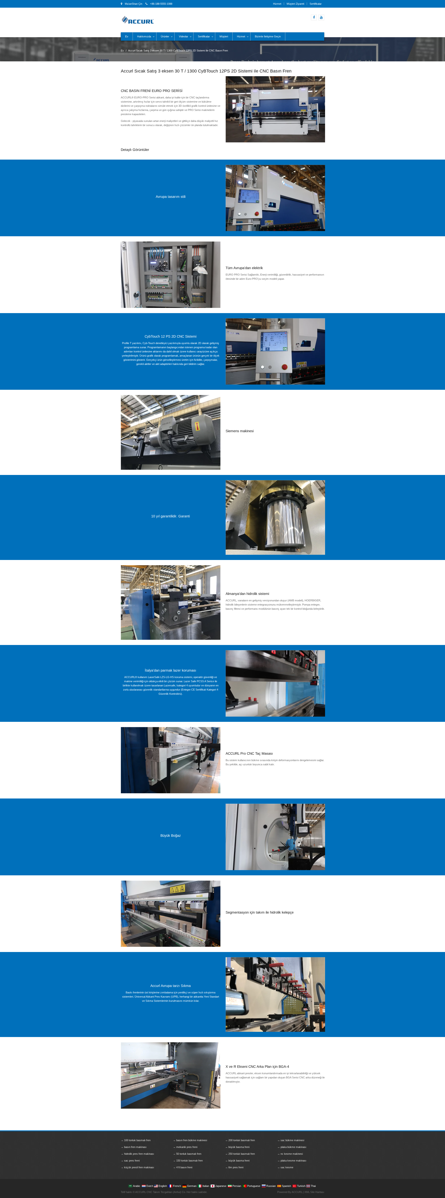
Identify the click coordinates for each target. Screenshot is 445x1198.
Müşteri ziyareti (295, 3)
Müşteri (224, 36)
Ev (126, 36)
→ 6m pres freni (234, 1167)
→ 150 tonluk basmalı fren (188, 1160)
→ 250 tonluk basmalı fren (240, 1153)
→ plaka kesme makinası (291, 1160)
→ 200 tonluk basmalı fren (240, 1140)
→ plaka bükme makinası (291, 1146)
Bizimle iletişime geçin (268, 36)
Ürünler (165, 36)
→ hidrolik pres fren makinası (137, 1153)
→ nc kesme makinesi (290, 1153)
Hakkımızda (144, 36)
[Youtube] (321, 17)
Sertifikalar (316, 3)
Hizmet (277, 3)
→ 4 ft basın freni (182, 1167)
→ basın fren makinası (134, 1146)
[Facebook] (314, 17)
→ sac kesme (285, 1167)
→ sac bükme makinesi (290, 1140)
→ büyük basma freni (237, 1146)
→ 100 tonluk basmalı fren (136, 1140)
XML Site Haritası (314, 1192)
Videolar (183, 36)
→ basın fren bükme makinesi (190, 1140)
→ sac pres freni (130, 1160)
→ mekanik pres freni (185, 1146)
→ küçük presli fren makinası (137, 1167)
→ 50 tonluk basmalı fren (187, 1153)
